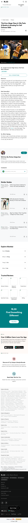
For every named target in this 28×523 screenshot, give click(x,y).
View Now (14, 321)
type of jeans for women (11, 459)
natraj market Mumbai (10, 410)
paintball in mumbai (10, 400)
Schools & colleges (18, 466)
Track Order (3, 493)
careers (2, 484)
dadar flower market (9, 404)
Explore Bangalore (5, 413)
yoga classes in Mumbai (17, 391)
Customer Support (5, 495)
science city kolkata (15, 445)
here (12, 128)
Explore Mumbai (5, 389)
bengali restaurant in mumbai (13, 393)
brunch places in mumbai (11, 402)
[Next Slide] (26, 50)
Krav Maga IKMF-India (11, 62)
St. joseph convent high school (8, 468)
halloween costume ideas (10, 462)
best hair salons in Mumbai (13, 395)
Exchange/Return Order (6, 491)
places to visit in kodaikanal (10, 416)
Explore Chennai (5, 419)
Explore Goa (4, 425)
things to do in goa (5, 427)
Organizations (11, 466)
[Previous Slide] (1, 50)
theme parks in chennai (13, 422)
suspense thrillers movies (6, 457)
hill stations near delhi (15, 451)
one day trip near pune (15, 433)
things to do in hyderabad (7, 439)
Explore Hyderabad (5, 437)
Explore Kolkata (4, 443)
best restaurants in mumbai (12, 398)
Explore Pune (4, 431)
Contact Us (3, 486)
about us (3, 482)
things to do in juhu (10, 406)
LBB (1, 466)
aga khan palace (4, 433)
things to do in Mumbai (13, 407)
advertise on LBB (4, 488)
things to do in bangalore (7, 415)
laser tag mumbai (10, 403)
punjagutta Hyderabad (14, 440)
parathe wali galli (5, 451)
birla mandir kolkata (5, 445)
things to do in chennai (6, 421)
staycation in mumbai (10, 399)
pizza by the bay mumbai (11, 408)
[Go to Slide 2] (14, 64)
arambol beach (14, 427)
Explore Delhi (4, 449)
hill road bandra (11, 396)
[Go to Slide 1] (13, 64)
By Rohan (3, 29)
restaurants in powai (5, 391)
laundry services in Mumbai (16, 392)
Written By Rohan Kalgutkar (11, 157)
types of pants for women (11, 463)
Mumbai (5, 466)
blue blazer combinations (11, 458)
